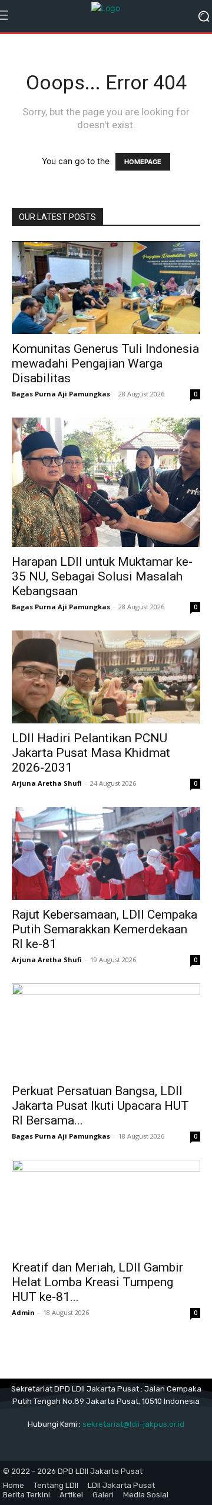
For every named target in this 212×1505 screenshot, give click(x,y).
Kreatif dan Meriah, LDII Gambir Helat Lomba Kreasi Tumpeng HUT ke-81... (97, 1282)
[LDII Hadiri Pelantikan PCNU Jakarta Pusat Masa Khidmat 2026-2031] (106, 676)
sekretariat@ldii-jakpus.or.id (133, 1424)
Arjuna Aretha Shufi (47, 783)
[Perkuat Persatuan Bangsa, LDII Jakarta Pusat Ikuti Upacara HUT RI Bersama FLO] (106, 1029)
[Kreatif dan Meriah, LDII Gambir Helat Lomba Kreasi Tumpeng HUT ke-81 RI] (106, 1206)
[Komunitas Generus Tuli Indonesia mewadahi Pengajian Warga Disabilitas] (106, 287)
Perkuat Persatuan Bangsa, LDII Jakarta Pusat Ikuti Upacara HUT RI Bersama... (100, 1105)
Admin (23, 1312)
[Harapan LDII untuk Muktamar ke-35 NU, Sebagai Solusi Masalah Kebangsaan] (106, 482)
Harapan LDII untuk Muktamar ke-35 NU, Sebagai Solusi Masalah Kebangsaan (102, 576)
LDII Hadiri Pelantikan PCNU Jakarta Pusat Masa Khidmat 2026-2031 (91, 753)
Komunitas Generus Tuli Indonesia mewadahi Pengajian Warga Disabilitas (105, 363)
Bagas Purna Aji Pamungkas (61, 393)
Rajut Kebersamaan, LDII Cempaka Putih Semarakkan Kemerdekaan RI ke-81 (104, 929)
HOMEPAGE (142, 162)
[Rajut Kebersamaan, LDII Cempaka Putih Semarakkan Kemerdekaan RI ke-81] (106, 853)
